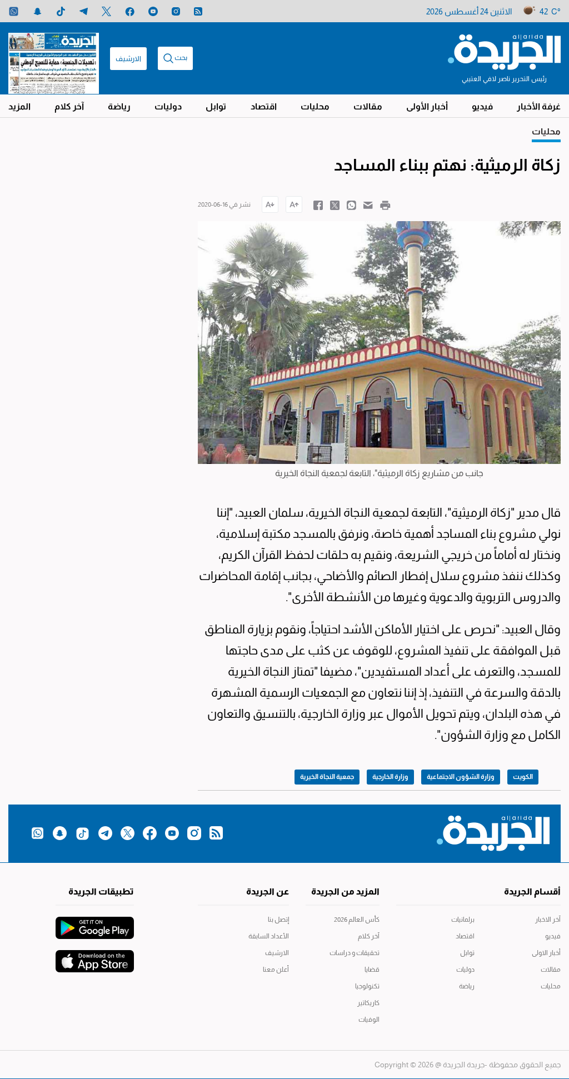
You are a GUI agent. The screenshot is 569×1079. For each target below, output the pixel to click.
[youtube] (153, 11)
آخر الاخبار (548, 919)
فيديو (482, 106)
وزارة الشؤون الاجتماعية (461, 777)
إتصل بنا (278, 919)
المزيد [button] (19, 106)
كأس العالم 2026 (357, 919)
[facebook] (129, 11)
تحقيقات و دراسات (355, 953)
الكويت (523, 777)
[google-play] (95, 922)
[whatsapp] (13, 11)
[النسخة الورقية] (53, 58)
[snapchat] (37, 11)
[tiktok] (61, 11)
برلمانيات (463, 919)
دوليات (168, 106)
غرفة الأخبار (539, 106)
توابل (216, 106)
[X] (106, 11)
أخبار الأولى (427, 106)
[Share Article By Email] (368, 204)
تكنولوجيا (367, 986)
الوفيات (369, 1019)
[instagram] (176, 11)
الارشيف (128, 58)
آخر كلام (69, 106)
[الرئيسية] (504, 51)
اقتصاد (264, 106)
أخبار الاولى (546, 953)
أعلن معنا (275, 969)
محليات (315, 106)
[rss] (198, 11)
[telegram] (83, 11)
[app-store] (95, 955)
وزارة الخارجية (390, 777)
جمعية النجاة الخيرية (327, 777)
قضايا (372, 969)
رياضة (119, 106)
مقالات (367, 106)
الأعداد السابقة (268, 936)
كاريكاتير (368, 1003)
